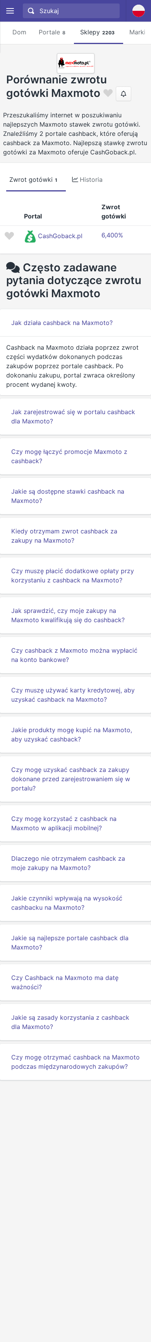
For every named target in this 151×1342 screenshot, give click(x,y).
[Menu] (10, 11)
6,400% (112, 235)
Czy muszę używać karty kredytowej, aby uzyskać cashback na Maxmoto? (73, 694)
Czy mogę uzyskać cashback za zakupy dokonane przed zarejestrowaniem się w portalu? (70, 779)
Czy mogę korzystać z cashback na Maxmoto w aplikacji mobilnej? (64, 823)
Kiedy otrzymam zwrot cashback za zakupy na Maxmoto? (64, 535)
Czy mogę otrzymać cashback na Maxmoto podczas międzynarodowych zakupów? (75, 1061)
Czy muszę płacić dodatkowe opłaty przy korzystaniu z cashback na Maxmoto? (72, 575)
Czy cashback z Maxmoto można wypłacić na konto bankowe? (74, 654)
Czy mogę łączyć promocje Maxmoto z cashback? (69, 456)
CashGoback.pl (60, 236)
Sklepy (97, 32)
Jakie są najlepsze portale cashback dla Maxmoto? (70, 942)
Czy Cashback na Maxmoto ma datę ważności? (64, 982)
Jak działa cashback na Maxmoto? (62, 323)
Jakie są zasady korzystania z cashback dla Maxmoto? (70, 1022)
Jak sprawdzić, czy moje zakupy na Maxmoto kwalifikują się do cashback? (68, 615)
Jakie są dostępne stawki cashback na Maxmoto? (67, 495)
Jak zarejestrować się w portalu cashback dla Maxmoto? (73, 416)
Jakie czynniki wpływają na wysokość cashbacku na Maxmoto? (66, 902)
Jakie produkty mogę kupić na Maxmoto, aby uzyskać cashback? (71, 734)
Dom (19, 32)
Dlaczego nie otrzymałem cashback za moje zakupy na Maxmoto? (68, 863)
